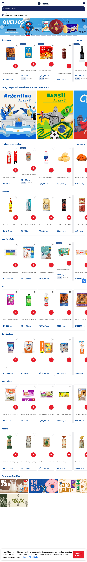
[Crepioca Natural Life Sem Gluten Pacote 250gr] (10, 395)
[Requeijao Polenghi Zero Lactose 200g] (10, 347)
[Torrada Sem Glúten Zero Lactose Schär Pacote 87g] (64, 395)
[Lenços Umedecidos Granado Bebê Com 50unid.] (10, 253)
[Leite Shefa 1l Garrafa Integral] (46, 158)
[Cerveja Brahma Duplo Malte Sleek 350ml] (64, 54)
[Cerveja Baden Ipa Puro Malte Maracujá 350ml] (64, 205)
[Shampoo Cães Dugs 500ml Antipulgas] (28, 300)
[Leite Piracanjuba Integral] (10, 158)
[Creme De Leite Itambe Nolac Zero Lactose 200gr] (64, 347)
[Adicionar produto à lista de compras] (16, 45)
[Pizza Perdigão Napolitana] (46, 53)
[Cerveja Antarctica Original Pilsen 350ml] (28, 157)
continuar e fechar (78, 555)
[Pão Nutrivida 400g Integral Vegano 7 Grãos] (28, 442)
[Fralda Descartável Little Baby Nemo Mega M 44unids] (64, 252)
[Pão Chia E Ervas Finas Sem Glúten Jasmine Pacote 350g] (46, 395)
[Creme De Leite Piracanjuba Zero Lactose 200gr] (28, 347)
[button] (3, 3)
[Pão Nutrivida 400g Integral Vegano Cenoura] (64, 442)
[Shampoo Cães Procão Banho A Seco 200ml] (46, 300)
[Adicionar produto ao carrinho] (15, 66)
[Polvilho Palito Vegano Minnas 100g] (46, 442)
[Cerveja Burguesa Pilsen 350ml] (46, 205)
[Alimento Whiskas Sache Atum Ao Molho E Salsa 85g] (10, 300)
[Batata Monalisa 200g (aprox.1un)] (64, 158)
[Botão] (3, 3)
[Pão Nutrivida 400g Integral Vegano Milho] (10, 442)
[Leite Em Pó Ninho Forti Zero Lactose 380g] (46, 347)
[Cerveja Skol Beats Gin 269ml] (28, 205)
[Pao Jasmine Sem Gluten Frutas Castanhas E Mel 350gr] (28, 395)
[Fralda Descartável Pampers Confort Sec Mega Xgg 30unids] (46, 253)
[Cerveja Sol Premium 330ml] (10, 205)
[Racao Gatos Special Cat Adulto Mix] (10, 54)
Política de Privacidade (29, 557)
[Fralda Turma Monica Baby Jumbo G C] (28, 253)
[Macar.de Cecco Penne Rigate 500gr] (28, 53)
